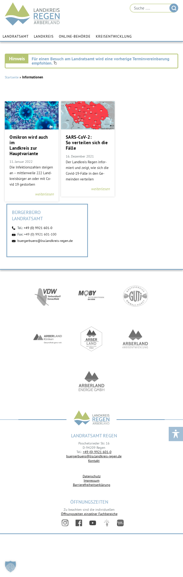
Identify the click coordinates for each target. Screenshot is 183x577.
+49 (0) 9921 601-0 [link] (97, 452)
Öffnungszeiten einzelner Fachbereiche (89, 514)
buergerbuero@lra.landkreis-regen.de (45, 241)
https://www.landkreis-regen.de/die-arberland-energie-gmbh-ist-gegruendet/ (91, 382)
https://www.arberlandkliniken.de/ (47, 339)
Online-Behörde (75, 36)
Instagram (65, 523)
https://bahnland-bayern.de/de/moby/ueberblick (91, 296)
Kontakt (94, 461)
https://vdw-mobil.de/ (47, 296)
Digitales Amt (106, 523)
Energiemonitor (120, 523)
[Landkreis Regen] (91, 418)
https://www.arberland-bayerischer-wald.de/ (91, 339)
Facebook (79, 523)
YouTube (92, 523)
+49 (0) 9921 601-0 (38, 228)
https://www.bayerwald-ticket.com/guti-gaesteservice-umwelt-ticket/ (135, 296)
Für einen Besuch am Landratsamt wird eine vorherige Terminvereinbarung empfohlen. (100, 61)
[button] (10, 566)
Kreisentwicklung (114, 36)
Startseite (12, 77)
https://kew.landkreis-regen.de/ (135, 339)
